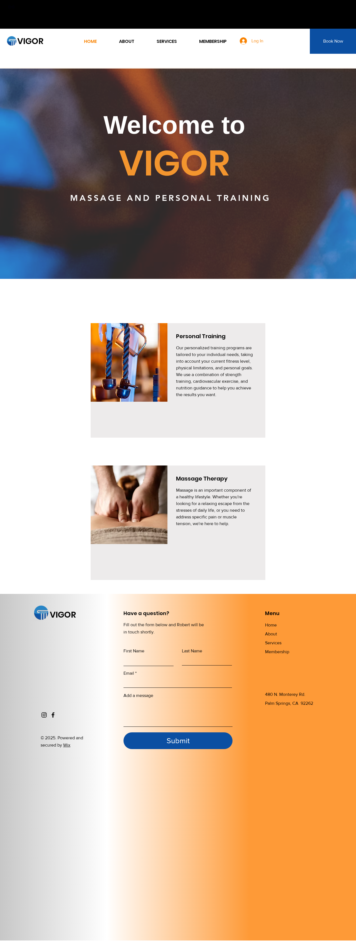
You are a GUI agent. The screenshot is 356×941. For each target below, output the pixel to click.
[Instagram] (44, 714)
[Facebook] (53, 714)
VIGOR (30, 41)
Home (271, 625)
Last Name (192, 651)
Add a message (138, 695)
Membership (277, 651)
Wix (66, 745)
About (271, 634)
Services (273, 642)
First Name (133, 651)
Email (128, 673)
